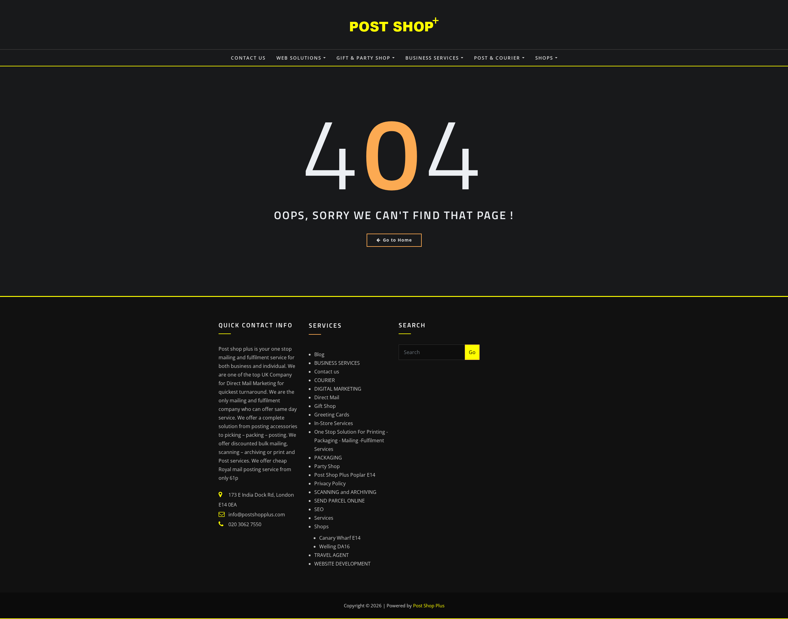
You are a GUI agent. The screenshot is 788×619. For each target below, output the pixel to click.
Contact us (248, 58)
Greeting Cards (331, 414)
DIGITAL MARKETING (337, 388)
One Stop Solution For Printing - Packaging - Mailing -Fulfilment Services (351, 440)
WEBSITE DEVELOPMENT (342, 563)
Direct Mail (326, 397)
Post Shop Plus (428, 605)
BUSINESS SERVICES (433, 58)
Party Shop (327, 466)
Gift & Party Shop (364, 58)
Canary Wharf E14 (339, 537)
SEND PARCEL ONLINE (339, 500)
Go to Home (397, 240)
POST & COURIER (498, 58)
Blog (319, 354)
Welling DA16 (334, 546)
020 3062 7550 (244, 524)
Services (323, 518)
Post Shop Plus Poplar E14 (344, 474)
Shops (545, 58)
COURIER (324, 380)
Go (472, 352)
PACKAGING (328, 457)
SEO (319, 509)
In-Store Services (333, 423)
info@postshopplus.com (256, 514)
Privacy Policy (330, 483)
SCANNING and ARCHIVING (345, 492)
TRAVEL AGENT (331, 555)
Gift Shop (325, 406)
